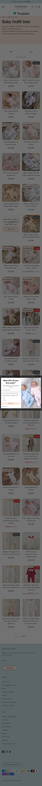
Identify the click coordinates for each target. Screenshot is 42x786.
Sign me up (11, 403)
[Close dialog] (40, 379)
